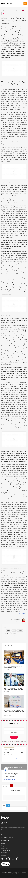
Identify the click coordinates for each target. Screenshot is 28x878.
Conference (13, 633)
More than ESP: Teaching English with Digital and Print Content (13, 666)
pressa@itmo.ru (5, 852)
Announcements (9, 749)
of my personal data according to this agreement (14, 742)
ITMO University (15, 790)
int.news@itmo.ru (11, 779)
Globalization (9, 636)
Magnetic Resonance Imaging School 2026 (13, 752)
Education (4, 835)
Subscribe (14, 737)
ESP (7, 633)
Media (3, 843)
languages (20, 630)
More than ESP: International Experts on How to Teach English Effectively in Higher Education (14, 712)
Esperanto (17, 636)
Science (3, 832)
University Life (5, 840)
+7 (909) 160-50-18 (5, 850)
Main (14, 630)
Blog (2, 846)
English (8, 630)
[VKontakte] (3, 13)
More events (20, 759)
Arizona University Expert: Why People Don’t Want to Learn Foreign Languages (13, 688)
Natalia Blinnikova (15, 619)
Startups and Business (7, 837)
